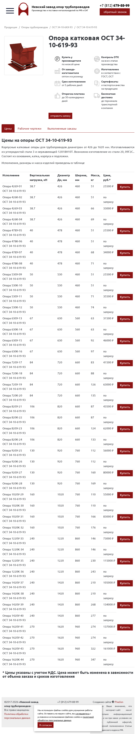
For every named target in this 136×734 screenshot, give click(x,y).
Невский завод (61, 6)
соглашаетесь (82, 713)
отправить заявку (60, 115)
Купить (125, 187)
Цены (8, 128)
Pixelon (119, 701)
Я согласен (45, 725)
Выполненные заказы (61, 128)
